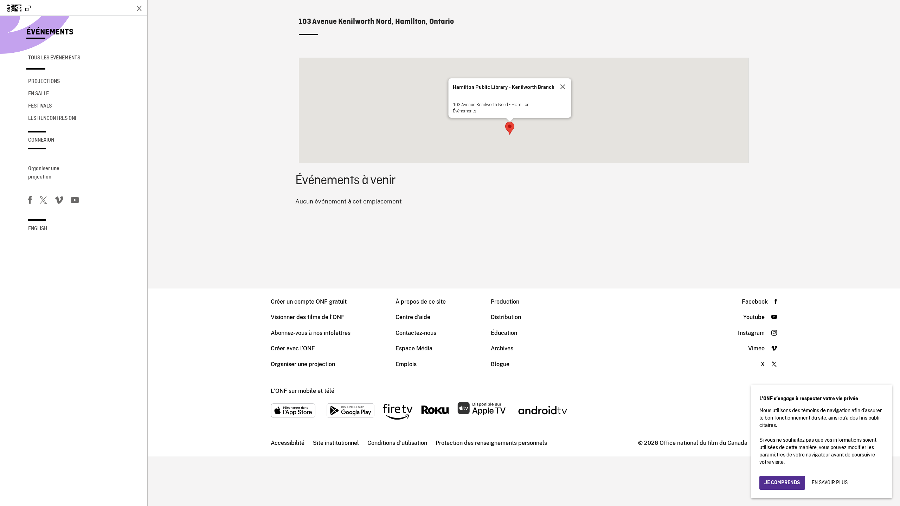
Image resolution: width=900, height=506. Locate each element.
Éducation (504, 333)
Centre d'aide (413, 317)
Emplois (406, 364)
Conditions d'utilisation (397, 443)
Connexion (41, 140)
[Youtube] (75, 201)
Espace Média (414, 348)
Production (505, 301)
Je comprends (782, 483)
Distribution (506, 317)
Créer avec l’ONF (293, 348)
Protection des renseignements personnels (491, 443)
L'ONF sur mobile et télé (302, 391)
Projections (44, 81)
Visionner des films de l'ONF (308, 317)
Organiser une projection (43, 173)
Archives (502, 348)
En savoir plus (830, 482)
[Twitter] (43, 201)
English (37, 229)
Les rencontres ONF (53, 118)
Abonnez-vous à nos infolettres (311, 333)
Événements (49, 32)
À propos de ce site (421, 301)
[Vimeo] (59, 201)
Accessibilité (287, 443)
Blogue (500, 364)
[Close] (562, 86)
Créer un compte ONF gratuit (309, 301)
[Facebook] (30, 201)
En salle (38, 94)
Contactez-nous (416, 333)
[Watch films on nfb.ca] (19, 9)
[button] (509, 128)
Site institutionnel (336, 443)
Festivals (40, 106)
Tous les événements (54, 58)
